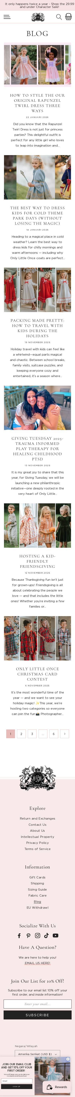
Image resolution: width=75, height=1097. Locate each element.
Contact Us (38, 824)
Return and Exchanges (37, 818)
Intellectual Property (37, 836)
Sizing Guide (37, 889)
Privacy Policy (37, 842)
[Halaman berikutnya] (64, 733)
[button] (5, 17)
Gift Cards (37, 877)
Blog (37, 901)
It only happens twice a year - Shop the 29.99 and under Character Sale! (39, 5)
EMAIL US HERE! (37, 963)
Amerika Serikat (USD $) (35, 1054)
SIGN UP (19, 1086)
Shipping (37, 883)
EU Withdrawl (37, 907)
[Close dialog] (70, 1059)
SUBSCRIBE (37, 1015)
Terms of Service (37, 848)
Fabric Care (37, 895)
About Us (37, 830)
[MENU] (5, 17)
